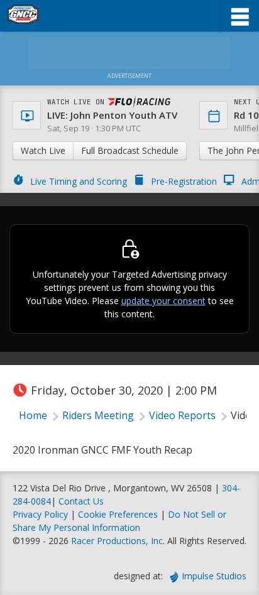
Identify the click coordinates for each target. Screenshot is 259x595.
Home (33, 415)
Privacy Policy (40, 514)
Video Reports (182, 415)
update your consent (163, 301)
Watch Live (43, 150)
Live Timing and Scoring (78, 181)
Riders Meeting (98, 415)
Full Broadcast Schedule (130, 150)
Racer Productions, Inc (117, 541)
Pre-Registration (184, 181)
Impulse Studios (214, 576)
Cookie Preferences (119, 514)
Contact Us (81, 501)
